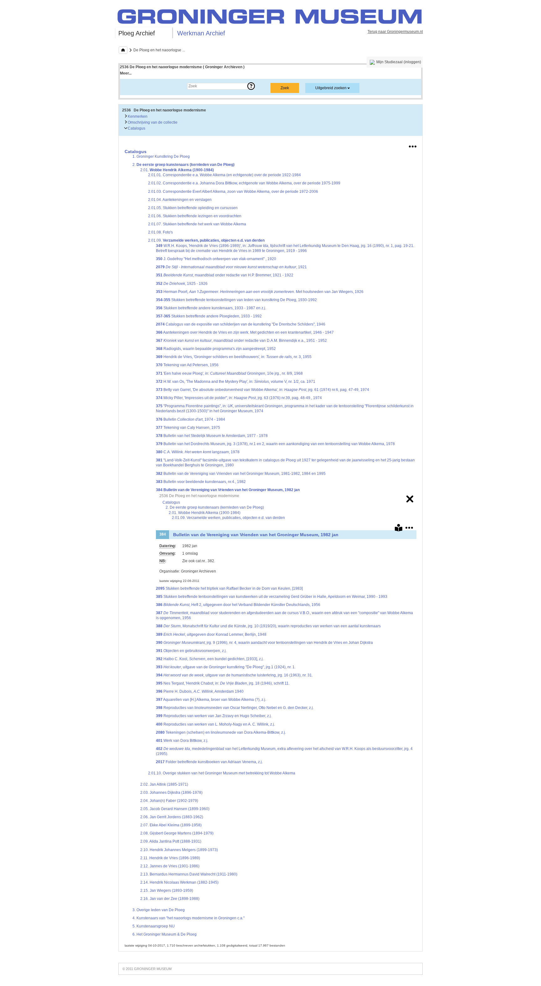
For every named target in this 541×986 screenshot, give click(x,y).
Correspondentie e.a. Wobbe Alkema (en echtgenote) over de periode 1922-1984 (224, 175)
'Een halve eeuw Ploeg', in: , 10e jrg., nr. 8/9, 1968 (229, 373)
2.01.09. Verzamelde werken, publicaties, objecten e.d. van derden (228, 518)
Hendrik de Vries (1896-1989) (170, 858)
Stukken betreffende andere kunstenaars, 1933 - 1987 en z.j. (211, 308)
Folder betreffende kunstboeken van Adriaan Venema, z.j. (209, 762)
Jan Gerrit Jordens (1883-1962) (171, 817)
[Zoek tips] (251, 86)
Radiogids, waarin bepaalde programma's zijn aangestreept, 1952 (216, 349)
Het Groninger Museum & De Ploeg (164, 934)
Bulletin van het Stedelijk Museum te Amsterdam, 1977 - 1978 (212, 436)
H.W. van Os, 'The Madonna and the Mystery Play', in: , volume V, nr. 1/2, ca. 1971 (235, 381)
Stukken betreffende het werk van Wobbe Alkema (197, 224)
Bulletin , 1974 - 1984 (190, 419)
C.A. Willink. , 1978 (198, 452)
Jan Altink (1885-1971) (164, 784)
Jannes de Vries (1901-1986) (169, 866)
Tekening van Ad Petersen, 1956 (187, 365)
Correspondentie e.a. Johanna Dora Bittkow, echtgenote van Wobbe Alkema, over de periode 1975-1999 (244, 183)
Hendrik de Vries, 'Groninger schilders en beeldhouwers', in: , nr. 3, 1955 (234, 357)
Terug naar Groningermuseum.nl (395, 31)
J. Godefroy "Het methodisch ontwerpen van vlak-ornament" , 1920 (216, 259)
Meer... (125, 73)
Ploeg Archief (136, 33)
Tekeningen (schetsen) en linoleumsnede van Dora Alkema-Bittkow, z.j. (221, 732)
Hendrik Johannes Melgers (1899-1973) (179, 850)
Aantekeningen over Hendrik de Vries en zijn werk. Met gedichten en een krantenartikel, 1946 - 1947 (245, 332)
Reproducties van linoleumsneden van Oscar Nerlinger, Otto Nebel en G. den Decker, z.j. (235, 708)
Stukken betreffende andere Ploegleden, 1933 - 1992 (209, 316)
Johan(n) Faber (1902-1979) (169, 801)
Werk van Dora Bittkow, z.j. (182, 740)
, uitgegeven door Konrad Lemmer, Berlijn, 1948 (211, 634)
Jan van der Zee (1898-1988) (169, 898)
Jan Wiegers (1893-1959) (166, 890)
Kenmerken (137, 116)
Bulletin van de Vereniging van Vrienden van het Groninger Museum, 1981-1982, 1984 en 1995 (241, 473)
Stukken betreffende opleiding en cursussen (193, 208)
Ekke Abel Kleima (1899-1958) (171, 825)
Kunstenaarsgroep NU (153, 926)
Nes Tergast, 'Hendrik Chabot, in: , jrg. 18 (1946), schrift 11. (223, 683)
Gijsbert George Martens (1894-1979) (177, 833)
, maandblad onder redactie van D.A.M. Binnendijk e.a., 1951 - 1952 (241, 340)
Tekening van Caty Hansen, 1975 (188, 427)
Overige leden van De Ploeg (158, 910)
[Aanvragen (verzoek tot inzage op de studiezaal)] (398, 529)
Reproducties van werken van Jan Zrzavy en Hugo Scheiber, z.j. (214, 716)
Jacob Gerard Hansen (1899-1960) (174, 809)
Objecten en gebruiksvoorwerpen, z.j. (191, 651)
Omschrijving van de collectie (152, 122)
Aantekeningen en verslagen (180, 200)
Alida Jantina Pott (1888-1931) (170, 841)
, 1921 (231, 267)
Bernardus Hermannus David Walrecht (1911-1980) (188, 874)
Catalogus (136, 128)
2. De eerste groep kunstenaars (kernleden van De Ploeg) (215, 507)
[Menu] (412, 145)
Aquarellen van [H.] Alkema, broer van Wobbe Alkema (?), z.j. (211, 699)
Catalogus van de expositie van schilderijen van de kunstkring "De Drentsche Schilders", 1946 (240, 324)
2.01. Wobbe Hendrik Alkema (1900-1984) (204, 513)
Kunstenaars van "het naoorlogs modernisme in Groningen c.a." (188, 918)
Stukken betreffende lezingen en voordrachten (194, 216)
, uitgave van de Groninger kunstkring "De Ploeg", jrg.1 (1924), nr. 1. (226, 667)
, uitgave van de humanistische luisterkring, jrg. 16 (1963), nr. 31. (234, 675)
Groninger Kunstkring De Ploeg (161, 156)
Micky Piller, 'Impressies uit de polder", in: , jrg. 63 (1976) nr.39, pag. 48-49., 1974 (239, 398)
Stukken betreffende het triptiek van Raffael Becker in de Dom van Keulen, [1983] (229, 588)
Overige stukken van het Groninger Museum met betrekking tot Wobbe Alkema (221, 773)
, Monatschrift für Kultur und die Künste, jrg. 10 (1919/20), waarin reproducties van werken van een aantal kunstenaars (268, 626)
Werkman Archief (201, 33)
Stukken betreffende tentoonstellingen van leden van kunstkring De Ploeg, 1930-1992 (236, 300)
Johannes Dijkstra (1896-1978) (171, 792)
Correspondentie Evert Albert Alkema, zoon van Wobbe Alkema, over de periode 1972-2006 (233, 191)
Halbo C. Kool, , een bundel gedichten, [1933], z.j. (210, 659)
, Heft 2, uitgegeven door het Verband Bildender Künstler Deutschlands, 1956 (238, 605)
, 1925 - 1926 (182, 283)
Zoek (130, 86)
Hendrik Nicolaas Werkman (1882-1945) (179, 882)
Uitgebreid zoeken (331, 88)
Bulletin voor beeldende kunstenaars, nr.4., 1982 (201, 482)
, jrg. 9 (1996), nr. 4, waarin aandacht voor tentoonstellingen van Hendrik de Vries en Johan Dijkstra (264, 642)
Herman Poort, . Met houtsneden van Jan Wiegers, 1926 (259, 292)
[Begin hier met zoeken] (123, 50)
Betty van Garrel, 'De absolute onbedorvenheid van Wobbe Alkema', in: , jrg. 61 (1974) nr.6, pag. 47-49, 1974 (262, 390)
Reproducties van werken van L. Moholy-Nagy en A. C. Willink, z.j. (215, 724)
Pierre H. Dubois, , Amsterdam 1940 (200, 691)
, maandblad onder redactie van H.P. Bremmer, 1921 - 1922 (224, 275)
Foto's (160, 232)
